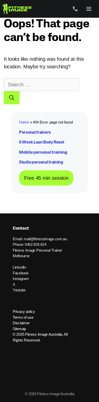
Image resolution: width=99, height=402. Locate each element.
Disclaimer (21, 323)
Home (24, 122)
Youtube (19, 290)
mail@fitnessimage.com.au (45, 239)
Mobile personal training (43, 152)
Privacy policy (24, 311)
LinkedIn (19, 267)
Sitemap (19, 329)
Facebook (21, 273)
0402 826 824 (35, 244)
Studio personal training (41, 162)
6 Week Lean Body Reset (41, 142)
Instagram (21, 278)
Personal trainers (35, 133)
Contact (21, 228)
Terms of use (23, 317)
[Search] (12, 97)
